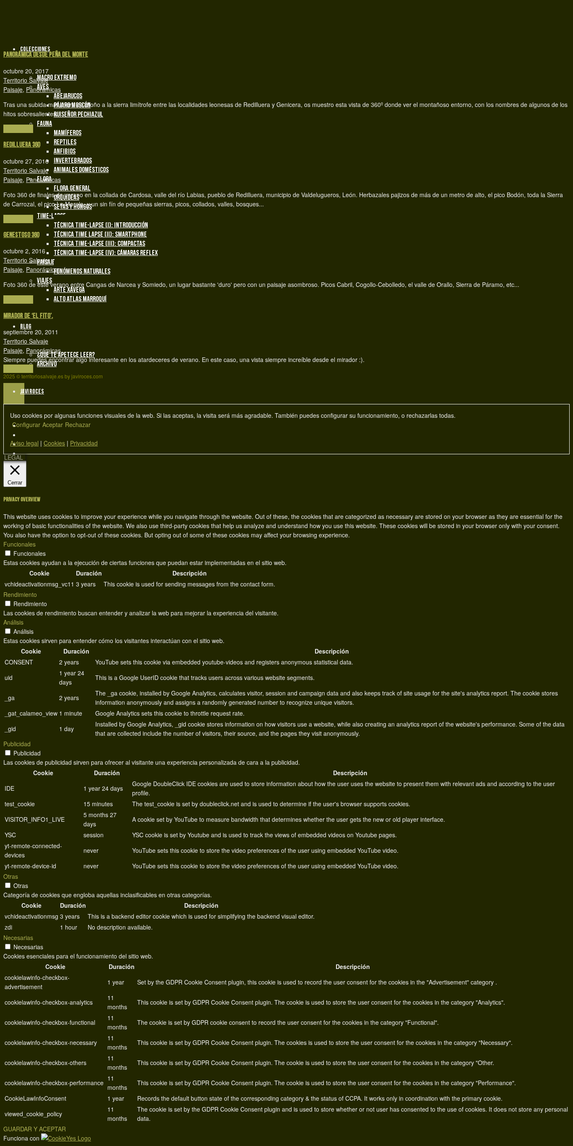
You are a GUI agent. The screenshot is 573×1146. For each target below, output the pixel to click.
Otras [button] (10, 876)
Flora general (72, 188)
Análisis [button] (13, 622)
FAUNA (44, 124)
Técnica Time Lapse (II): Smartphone (100, 234)
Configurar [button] (26, 424)
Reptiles (65, 142)
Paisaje (13, 89)
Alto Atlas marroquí (80, 299)
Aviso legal (24, 443)
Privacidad (84, 443)
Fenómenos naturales (82, 271)
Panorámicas (43, 89)
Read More (18, 129)
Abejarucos (68, 96)
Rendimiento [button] (20, 594)
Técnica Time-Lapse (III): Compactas (99, 244)
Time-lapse (51, 216)
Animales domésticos (81, 170)
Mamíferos (67, 133)
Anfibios (65, 151)
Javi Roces (32, 392)
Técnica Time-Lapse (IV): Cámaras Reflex (106, 253)
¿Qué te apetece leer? (66, 355)
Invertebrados (73, 160)
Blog (25, 327)
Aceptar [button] (52, 424)
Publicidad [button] (17, 744)
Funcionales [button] (19, 544)
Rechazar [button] (78, 424)
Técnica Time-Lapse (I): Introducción (101, 225)
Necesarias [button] (18, 937)
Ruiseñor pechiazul (78, 114)
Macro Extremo (56, 77)
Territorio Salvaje (25, 80)
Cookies (54, 443)
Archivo (47, 364)
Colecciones (35, 49)
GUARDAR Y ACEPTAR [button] (34, 1129)
